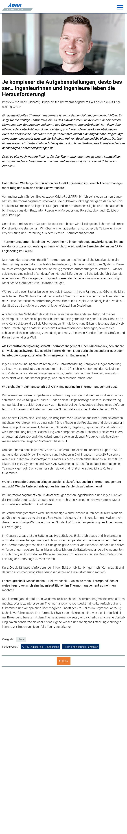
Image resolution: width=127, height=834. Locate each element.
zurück (63, 661)
